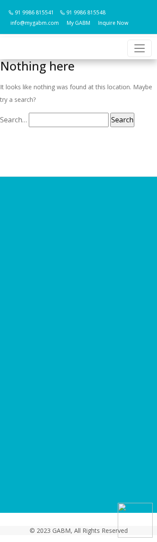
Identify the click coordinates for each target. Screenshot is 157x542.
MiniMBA (79, 314)
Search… (13, 120)
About (78, 274)
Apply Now (78, 327)
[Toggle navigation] (139, 48)
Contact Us (78, 340)
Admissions (78, 301)
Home (79, 261)
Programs (78, 288)
